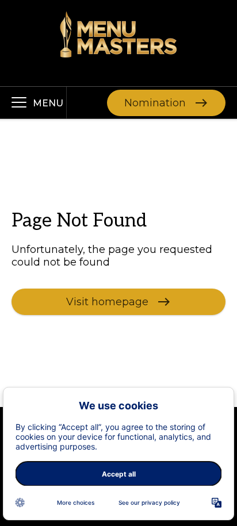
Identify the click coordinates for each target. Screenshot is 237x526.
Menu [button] (48, 103)
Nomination (155, 102)
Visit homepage (107, 301)
